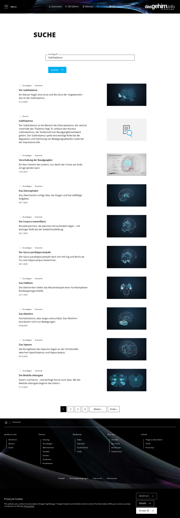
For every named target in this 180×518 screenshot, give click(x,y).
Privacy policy (29, 506)
